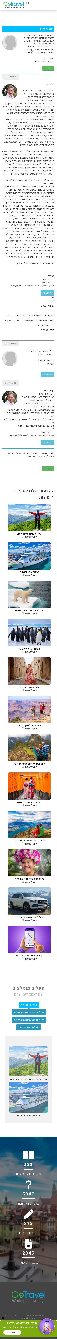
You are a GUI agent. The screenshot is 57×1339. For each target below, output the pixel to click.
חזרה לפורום (48, 68)
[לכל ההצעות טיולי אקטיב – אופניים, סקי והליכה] (28, 1048)
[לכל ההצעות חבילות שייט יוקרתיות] (28, 1084)
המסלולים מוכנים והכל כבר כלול (20, 1325)
